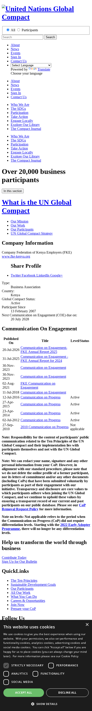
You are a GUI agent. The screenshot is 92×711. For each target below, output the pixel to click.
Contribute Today (14, 557)
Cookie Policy (70, 656)
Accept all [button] (23, 692)
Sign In (16, 57)
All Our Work (20, 592)
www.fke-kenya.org (16, 256)
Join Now (18, 605)
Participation (19, 113)
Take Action (19, 117)
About (15, 45)
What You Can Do (24, 596)
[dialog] (46, 665)
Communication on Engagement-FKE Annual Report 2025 (44, 350)
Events (15, 53)
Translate (44, 69)
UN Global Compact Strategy (32, 233)
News (15, 49)
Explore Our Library (25, 125)
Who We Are (20, 104)
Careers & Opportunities (28, 601)
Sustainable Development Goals (33, 584)
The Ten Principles (24, 580)
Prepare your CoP (23, 609)
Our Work (18, 225)
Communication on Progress (41, 397)
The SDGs (18, 109)
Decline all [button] (67, 692)
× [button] (87, 624)
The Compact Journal (26, 129)
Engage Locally (22, 121)
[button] (46, 704)
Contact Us (19, 61)
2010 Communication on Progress (45, 427)
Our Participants (22, 229)
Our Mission (19, 221)
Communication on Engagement (43, 367)
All (13, 30)
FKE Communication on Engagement (38, 385)
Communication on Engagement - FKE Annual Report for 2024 (44, 359)
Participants (30, 30)
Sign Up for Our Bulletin (19, 561)
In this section (13, 191)
